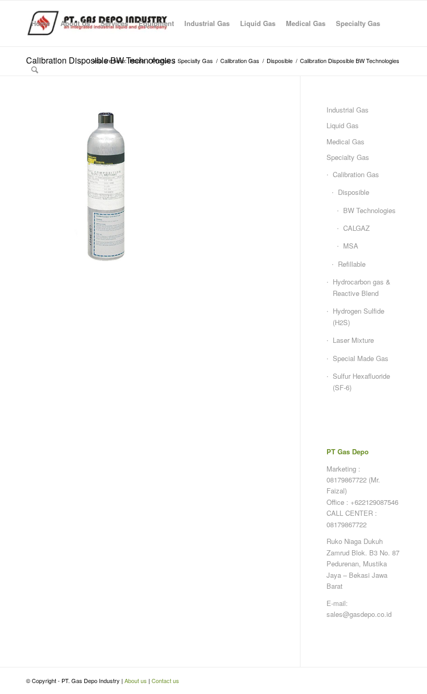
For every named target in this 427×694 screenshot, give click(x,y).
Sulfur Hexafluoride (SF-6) (361, 381)
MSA (350, 246)
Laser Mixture (353, 340)
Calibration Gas (356, 174)
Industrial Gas (347, 110)
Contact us (165, 680)
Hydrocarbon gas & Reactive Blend (362, 287)
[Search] (34, 69)
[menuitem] (40, 23)
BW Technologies (369, 210)
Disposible (353, 192)
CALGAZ (356, 228)
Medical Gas (345, 141)
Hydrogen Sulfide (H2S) (358, 316)
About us (135, 680)
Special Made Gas (360, 358)
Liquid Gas (342, 125)
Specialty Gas (347, 157)
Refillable (352, 264)
